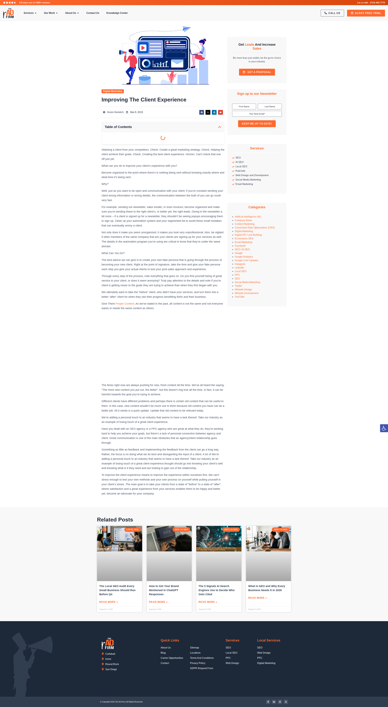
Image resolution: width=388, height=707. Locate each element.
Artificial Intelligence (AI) (248, 216)
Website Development (247, 293)
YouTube (239, 296)
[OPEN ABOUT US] (78, 13)
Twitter (238, 286)
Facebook (240, 246)
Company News (243, 220)
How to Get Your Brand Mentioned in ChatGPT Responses (164, 590)
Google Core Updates (246, 260)
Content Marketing (244, 224)
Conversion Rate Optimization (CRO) (255, 227)
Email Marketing (243, 242)
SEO (237, 278)
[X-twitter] (286, 702)
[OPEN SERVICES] (35, 13)
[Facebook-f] (268, 702)
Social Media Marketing (247, 282)
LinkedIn (239, 267)
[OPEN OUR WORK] (57, 13)
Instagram (240, 264)
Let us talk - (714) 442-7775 (371, 2)
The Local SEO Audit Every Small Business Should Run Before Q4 (117, 590)
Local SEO (240, 271)
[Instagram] (280, 702)
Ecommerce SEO (244, 238)
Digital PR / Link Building (248, 235)
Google (239, 253)
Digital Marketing (112, 91)
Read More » (108, 602)
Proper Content (125, 303)
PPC (237, 275)
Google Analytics (244, 256)
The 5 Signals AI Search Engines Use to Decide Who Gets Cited (217, 590)
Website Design (243, 289)
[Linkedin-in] (274, 702)
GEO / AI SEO (242, 249)
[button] (201, 112)
